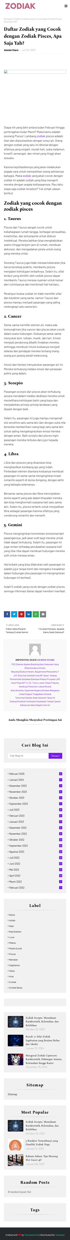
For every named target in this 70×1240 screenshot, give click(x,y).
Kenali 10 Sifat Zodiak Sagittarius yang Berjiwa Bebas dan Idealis (43, 1040)
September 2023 (35, 803)
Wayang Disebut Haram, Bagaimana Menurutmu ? (35, 671)
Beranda (8, 18)
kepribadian (15, 931)
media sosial (15, 948)
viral (11, 976)
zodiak (41, 136)
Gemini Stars (11, 50)
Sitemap (12, 1094)
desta (12, 914)
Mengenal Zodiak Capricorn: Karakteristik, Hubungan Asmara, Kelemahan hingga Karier (44, 1059)
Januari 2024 (35, 779)
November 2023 (35, 791)
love (11, 937)
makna (12, 942)
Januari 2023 (35, 821)
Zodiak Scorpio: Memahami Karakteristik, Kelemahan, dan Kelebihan (42, 1021)
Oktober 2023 (35, 797)
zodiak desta (15, 987)
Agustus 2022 (35, 851)
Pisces (12, 954)
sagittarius (14, 965)
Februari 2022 (35, 887)
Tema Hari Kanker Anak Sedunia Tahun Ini (35, 697)
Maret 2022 (35, 881)
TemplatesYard (31, 1234)
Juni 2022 (35, 863)
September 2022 (35, 845)
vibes (12, 970)
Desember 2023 (35, 785)
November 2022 (35, 833)
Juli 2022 (35, 857)
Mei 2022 (35, 869)
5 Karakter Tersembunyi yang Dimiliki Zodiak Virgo (42, 1142)
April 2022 (35, 875)
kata (11, 926)
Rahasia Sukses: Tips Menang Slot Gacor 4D (42, 1158)
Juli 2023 (35, 809)
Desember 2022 (35, 827)
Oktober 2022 (35, 839)
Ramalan (13, 959)
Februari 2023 (35, 815)
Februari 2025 (35, 773)
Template (60, 1234)
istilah (12, 920)
